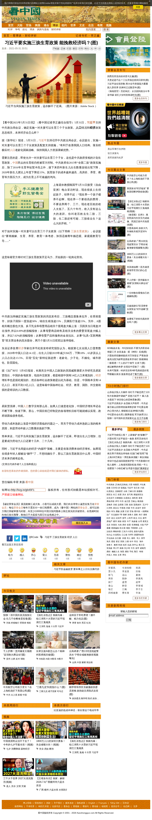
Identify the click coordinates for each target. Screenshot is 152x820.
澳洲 (116, 545)
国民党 (135, 498)
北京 (108, 525)
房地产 (109, 521)
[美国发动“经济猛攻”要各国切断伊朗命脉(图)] (116, 188)
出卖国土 (110, 491)
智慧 (122, 551)
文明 (18, 786)
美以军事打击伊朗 (116, 149)
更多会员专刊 (140, 98)
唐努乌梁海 (139, 531)
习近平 (91, 122)
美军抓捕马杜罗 (115, 157)
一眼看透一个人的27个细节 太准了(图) (126, 363)
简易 (138, 568)
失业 (41, 749)
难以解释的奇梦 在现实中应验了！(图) (126, 366)
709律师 (134, 528)
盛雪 (124, 582)
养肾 (74, 623)
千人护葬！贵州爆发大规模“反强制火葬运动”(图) (138, 283)
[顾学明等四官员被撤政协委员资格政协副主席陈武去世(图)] (84, 668)
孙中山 (135, 545)
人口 (12, 150)
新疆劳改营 (139, 535)
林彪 (122, 548)
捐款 (48, 803)
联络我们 (39, 803)
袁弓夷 (130, 494)
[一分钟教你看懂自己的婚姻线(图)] (116, 293)
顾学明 (84, 698)
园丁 (110, 582)
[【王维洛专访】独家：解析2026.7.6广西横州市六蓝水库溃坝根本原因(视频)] (51, 760)
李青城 (139, 585)
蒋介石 (142, 545)
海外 (141, 541)
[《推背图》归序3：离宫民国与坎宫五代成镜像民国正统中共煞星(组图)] (116, 214)
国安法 (109, 494)
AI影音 (53, 659)
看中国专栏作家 (118, 562)
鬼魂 (48, 626)
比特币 (119, 518)
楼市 (115, 521)
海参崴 (134, 521)
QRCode (33, 537)
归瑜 (138, 571)
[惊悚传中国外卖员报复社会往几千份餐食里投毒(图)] (18, 596)
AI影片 (60, 659)
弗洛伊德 (110, 501)
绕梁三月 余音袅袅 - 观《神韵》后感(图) (127, 352)
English (91, 803)
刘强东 (114, 525)
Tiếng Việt (114, 803)
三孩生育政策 (79, 231)
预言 (136, 551)
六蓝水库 (53, 789)
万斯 (126, 505)
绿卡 (131, 541)
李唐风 (139, 578)
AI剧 (48, 659)
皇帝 (137, 548)
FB (121, 515)
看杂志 (67, 806)
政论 (24, 29)
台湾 (140, 521)
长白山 (109, 535)
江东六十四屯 (127, 531)
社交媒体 (115, 515)
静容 (124, 585)
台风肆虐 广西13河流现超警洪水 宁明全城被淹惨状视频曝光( (84, 655)
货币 (124, 518)
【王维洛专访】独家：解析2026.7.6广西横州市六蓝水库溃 (50, 782)
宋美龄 (109, 548)
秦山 (110, 585)
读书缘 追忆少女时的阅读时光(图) (124, 95)
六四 (142, 488)
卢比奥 (142, 484)
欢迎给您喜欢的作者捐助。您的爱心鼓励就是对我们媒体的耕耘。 (36, 471)
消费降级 (15, 749)
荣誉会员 (18, 507)
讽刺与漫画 (43, 29)
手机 (131, 551)
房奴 (46, 749)
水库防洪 (63, 789)
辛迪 (138, 593)
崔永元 (116, 508)
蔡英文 (145, 521)
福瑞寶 (105, 806)
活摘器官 (119, 491)
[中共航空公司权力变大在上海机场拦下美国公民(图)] (18, 668)
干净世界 (30, 806)
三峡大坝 (132, 491)
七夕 (8, 749)
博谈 (55, 25)
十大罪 (54, 626)
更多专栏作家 (140, 598)
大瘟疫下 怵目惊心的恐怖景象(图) (124, 399)
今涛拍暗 (127, 568)
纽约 (64, 25)
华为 (113, 511)
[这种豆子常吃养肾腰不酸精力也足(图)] (84, 596)
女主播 (118, 538)
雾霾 (108, 528)
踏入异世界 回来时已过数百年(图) (124, 87)
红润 (88, 623)
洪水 (13, 786)
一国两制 (144, 511)
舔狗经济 (25, 749)
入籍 (127, 541)
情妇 (108, 511)
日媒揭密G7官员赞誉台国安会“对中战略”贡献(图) (137, 309)
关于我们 (58, 803)
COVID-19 (115, 488)
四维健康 (113, 593)
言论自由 (110, 538)
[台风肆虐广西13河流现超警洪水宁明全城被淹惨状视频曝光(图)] (84, 632)
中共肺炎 (110, 484)
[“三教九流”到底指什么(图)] (51, 668)
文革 (120, 555)
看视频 (76, 806)
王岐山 (134, 501)
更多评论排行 (140, 472)
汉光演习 (110, 498)
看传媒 (95, 806)
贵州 (8, 659)
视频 (108, 25)
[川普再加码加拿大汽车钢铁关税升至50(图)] (116, 228)
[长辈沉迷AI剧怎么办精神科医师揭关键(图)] (51, 632)
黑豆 (84, 623)
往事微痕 (119, 498)
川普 (130, 484)
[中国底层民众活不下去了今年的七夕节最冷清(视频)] (18, 722)
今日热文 (9, 590)
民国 (120, 545)
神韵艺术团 (43, 806)
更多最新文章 (140, 377)
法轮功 (109, 531)
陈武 (90, 698)
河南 (8, 623)
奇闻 (100, 25)
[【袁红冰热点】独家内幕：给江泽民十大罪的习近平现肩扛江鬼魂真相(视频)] (51, 596)
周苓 (110, 578)
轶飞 (110, 575)
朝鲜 (125, 515)
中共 (8, 695)
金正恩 (127, 501)
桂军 (125, 545)
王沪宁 (145, 505)
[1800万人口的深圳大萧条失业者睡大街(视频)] (51, 722)
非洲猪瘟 (135, 525)
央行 (140, 515)
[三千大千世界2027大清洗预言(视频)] (18, 760)
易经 (109, 551)
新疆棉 (139, 491)
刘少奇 (127, 548)
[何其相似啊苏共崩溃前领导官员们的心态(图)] (116, 267)
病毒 (108, 488)
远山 (124, 575)
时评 (10, 29)
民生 (136, 541)
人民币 (130, 518)
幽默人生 (115, 551)
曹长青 (125, 593)
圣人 (8, 786)
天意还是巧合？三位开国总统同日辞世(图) (128, 80)
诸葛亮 (143, 548)
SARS (130, 535)
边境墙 (121, 505)
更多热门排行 (140, 421)
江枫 (124, 589)
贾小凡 (111, 571)
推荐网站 (19, 806)
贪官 (144, 508)
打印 (81, 48)
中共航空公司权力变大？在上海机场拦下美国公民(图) (138, 178)
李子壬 (139, 589)
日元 (140, 518)
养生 (124, 555)
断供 (51, 749)
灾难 (23, 786)
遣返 (113, 541)
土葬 (13, 659)
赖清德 (140, 501)
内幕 (128, 508)
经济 (21, 348)
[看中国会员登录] (128, 39)
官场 (28, 25)
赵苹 (138, 582)
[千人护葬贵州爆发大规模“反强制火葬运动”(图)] (18, 632)
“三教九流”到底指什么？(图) (50, 687)
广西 (41, 789)
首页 (11, 25)
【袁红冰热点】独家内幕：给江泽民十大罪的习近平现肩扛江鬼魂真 (50, 619)
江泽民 (42, 626)
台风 (74, 662)
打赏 (69, 48)
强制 (22, 659)
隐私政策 (81, 803)
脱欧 (136, 515)
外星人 (109, 555)
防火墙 (122, 528)
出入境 (14, 695)
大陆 (19, 25)
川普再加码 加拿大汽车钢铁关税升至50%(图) (137, 231)
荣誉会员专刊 (116, 70)
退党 (140, 498)
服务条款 (69, 803)
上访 (140, 528)
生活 (91, 25)
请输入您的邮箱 (128, 611)
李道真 (125, 571)
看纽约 (86, 806)
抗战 (129, 545)
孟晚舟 (109, 505)
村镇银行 (15, 623)
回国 (122, 541)
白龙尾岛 (117, 535)
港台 (46, 25)
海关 (108, 541)
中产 (129, 521)
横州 (46, 789)
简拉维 (89, 662)
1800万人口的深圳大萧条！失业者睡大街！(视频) (138, 257)
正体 (63, 48)
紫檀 (84, 662)
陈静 (124, 578)
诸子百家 (52, 691)
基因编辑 (115, 528)
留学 (143, 538)
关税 (115, 505)
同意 (138, 7)
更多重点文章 (140, 332)
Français (103, 803)
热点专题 (113, 143)
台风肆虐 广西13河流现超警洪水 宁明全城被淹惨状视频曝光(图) (137, 244)
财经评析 (56, 29)
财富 (124, 521)
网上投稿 (27, 803)
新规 (20, 695)
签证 (118, 541)
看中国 (26, 13)
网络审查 (117, 531)
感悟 (127, 551)
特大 (87, 48)
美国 (37, 25)
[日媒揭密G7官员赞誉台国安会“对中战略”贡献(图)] (116, 306)
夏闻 (138, 575)
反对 (18, 659)
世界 (73, 25)
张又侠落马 (113, 153)
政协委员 (76, 698)
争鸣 (17, 29)
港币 (145, 518)
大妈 (120, 525)
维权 (29, 623)
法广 (108, 515)
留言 (75, 48)
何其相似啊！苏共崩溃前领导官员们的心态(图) (138, 270)
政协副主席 (98, 698)
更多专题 (143, 162)
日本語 (126, 803)
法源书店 (56, 806)
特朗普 (136, 484)
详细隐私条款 (30, 7)
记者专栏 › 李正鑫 (88, 35)
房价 (124, 525)
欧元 (135, 518)
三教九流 (43, 691)
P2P (146, 525)
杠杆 (108, 518)
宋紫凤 (111, 568)
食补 (79, 623)
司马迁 (60, 691)
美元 (113, 518)
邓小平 (116, 548)
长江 (115, 494)
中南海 (122, 508)
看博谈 (17, 35)
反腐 (122, 511)
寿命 (115, 555)
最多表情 (138, 429)
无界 (135, 806)
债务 (145, 515)
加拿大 (130, 515)
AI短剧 (42, 659)
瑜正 (110, 589)
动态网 (126, 806)
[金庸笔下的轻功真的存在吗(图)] (116, 318)
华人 (129, 538)
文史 (82, 25)
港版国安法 (138, 494)
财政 (120, 521)
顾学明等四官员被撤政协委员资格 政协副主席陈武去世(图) (83, 691)
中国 (15, 162)
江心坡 (124, 535)
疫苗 (120, 494)
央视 (124, 538)
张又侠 (137, 488)
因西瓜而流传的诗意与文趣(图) (122, 76)
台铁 (125, 491)
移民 (133, 538)
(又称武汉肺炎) (121, 484)
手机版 (56, 48)
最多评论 (117, 429)
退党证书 (115, 806)
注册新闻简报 (116, 605)
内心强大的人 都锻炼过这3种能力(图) (125, 410)
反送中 (138, 508)
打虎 (127, 511)
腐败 (118, 511)
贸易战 (123, 488)
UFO (117, 501)
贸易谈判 (137, 505)
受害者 (23, 623)
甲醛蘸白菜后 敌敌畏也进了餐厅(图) (125, 374)
